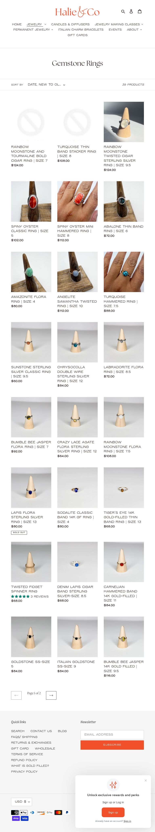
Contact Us (41, 731)
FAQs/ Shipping (24, 737)
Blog (62, 731)
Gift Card (20, 749)
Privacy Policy (24, 772)
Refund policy (24, 760)
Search (17, 731)
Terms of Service (27, 754)
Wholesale (45, 749)
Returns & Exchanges (31, 743)
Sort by (17, 85)
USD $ (20, 802)
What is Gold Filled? (30, 766)
